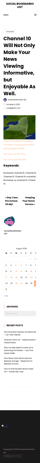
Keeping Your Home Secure (28, 201)
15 (31, 271)
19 (16, 277)
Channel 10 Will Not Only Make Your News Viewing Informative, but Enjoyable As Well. (18, 145)
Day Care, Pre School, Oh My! (11, 201)
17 (6, 277)
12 (16, 271)
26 (16, 283)
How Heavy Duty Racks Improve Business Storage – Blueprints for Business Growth (18, 361)
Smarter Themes (16, 456)
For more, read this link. (14, 159)
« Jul (6, 296)
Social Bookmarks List (20, 5)
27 (21, 283)
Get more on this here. (14, 154)
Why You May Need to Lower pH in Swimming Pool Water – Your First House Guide (18, 350)
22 (31, 277)
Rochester (10, 32)
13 (21, 271)
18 (11, 277)
